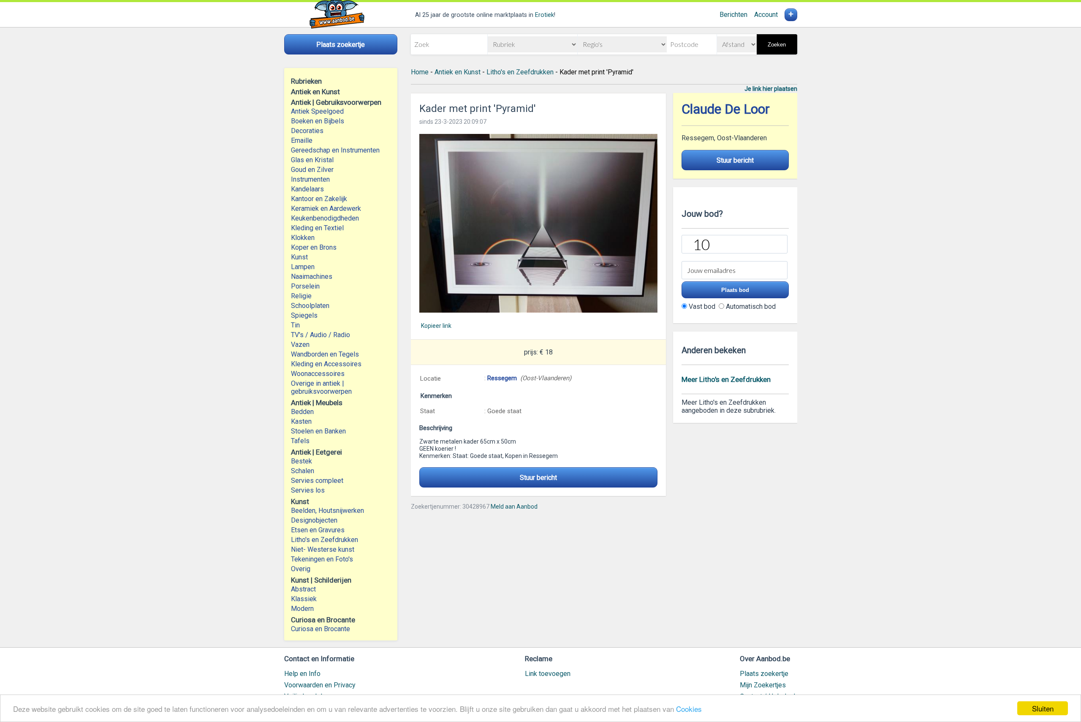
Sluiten (1043, 708)
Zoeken (777, 44)
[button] (538, 223)
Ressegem (502, 378)
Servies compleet (317, 481)
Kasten (301, 421)
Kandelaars (307, 189)
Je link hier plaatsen (770, 88)
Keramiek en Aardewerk (326, 208)
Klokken (303, 238)
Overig (300, 569)
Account (766, 15)
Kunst (299, 257)
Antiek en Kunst (458, 72)
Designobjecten (314, 520)
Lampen (303, 267)
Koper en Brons (314, 247)
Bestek (301, 461)
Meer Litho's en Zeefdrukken (726, 379)
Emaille (301, 140)
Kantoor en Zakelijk (319, 199)
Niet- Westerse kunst (322, 549)
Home (420, 72)
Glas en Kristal (312, 160)
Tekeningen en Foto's (322, 559)
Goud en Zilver (312, 170)
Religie (301, 296)
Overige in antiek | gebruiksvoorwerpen (321, 387)
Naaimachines (311, 276)
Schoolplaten (310, 306)
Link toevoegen (547, 674)
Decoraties (307, 131)
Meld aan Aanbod (514, 506)
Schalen (302, 471)
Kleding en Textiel (317, 228)
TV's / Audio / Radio (320, 335)
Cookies (689, 708)
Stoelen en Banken (318, 431)
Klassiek (304, 599)
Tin (295, 325)
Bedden (302, 412)
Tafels (300, 441)
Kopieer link (436, 325)
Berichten (733, 15)
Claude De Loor (726, 109)
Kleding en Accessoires (326, 364)
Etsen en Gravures (318, 530)
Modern (302, 609)
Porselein (305, 286)
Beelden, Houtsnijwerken (327, 511)
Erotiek (544, 15)
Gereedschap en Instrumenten (335, 150)
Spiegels (304, 315)
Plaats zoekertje (764, 674)
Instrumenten (310, 179)
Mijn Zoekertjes (763, 685)
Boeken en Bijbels (317, 121)
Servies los (308, 490)
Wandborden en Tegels (325, 354)
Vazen (300, 345)
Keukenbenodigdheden (325, 218)
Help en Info (302, 674)
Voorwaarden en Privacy (320, 685)
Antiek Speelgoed (317, 111)
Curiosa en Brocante (320, 629)
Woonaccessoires (318, 374)
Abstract (303, 589)
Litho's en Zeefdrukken (324, 540)
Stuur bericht (538, 478)
